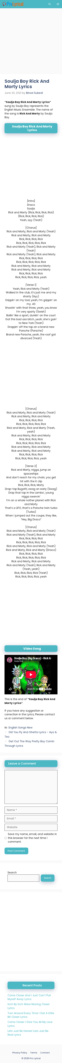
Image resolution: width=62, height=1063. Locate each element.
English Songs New (21, 727)
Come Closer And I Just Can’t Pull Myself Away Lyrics (29, 997)
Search (12, 872)
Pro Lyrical (35, 1058)
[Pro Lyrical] (13, 4)
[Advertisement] (31, 42)
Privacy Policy (19, 1052)
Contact (45, 1052)
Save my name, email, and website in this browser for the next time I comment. (32, 838)
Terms (33, 1052)
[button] (49, 4)
